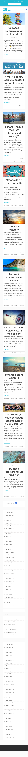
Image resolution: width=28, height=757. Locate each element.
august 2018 (8, 523)
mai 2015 (8, 591)
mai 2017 (8, 539)
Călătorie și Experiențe (10, 619)
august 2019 (8, 517)
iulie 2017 (8, 533)
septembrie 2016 (9, 560)
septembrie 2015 (9, 581)
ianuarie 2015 (9, 597)
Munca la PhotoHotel (10, 629)
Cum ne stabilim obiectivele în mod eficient (14, 330)
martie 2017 (8, 544)
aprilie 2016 (8, 568)
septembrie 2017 (9, 528)
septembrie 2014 (9, 605)
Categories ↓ (21, 205)
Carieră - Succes (21, 57)
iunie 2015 (8, 589)
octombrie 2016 (9, 557)
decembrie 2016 (9, 552)
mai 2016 (8, 565)
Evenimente (8, 627)
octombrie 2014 (9, 602)
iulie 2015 (8, 586)
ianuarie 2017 (9, 549)
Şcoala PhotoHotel (10, 632)
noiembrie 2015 (9, 576)
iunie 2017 (8, 536)
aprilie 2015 (8, 594)
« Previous (8, 503)
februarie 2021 (9, 512)
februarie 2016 (9, 570)
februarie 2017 (9, 546)
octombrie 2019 (9, 515)
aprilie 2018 (8, 525)
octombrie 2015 (9, 578)
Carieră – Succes (9, 621)
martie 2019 (8, 520)
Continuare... (7, 54)
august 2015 (8, 583)
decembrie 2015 (9, 573)
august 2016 (8, 562)
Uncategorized (21, 398)
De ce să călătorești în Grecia (14, 277)
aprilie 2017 (8, 541)
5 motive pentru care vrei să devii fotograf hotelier (14, 79)
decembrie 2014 (9, 599)
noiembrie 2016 (9, 554)
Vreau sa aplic (15, 4)
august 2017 (8, 531)
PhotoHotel (6, 57)
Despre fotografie (10, 624)
